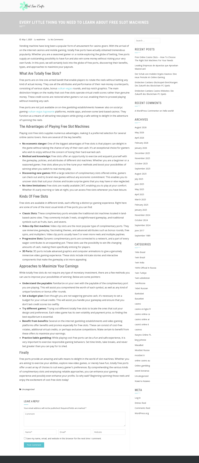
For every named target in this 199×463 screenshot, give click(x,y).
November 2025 (142, 158)
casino (138, 303)
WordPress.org (142, 413)
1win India (139, 262)
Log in (138, 397)
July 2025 (139, 179)
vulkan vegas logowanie (41, 111)
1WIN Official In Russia (145, 267)
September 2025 (142, 168)
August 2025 (141, 173)
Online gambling (142, 365)
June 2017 (139, 230)
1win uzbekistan (142, 278)
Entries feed (140, 403)
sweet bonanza (142, 370)
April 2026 (139, 137)
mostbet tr (140, 355)
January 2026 (141, 148)
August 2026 (141, 127)
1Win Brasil (140, 252)
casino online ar (142, 319)
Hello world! (168, 110)
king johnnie (140, 339)
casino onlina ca (142, 314)
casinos (138, 329)
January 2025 (141, 209)
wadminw (40, 39)
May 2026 (139, 132)
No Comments (56, 39)
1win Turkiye (141, 272)
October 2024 (141, 220)
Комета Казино (142, 381)
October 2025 (141, 163)
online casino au (142, 360)
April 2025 (139, 194)
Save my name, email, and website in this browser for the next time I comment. (63, 438)
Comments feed (142, 408)
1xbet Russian (141, 288)
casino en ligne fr (143, 309)
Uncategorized (28, 389)
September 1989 (142, 235)
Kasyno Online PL (143, 334)
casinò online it (142, 324)
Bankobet (139, 293)
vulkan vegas (65, 88)
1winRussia (140, 283)
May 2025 (139, 189)
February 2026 (141, 142)
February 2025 (141, 204)
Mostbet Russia (142, 350)
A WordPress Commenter (147, 110)
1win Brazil (140, 257)
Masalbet (139, 345)
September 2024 (142, 225)
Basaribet (139, 298)
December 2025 (142, 153)
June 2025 (139, 184)
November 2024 (142, 215)
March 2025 (140, 199)
